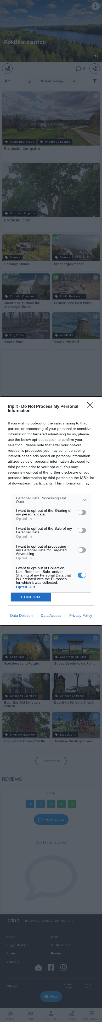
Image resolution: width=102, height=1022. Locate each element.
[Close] (92, 407)
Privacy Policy (80, 615)
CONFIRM (31, 597)
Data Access (51, 615)
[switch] (82, 512)
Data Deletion (21, 615)
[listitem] (51, 499)
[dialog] (51, 511)
